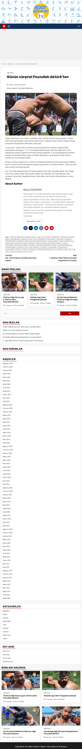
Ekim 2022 (6, 522)
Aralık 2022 (6, 515)
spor (26, 247)
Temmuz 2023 (8, 491)
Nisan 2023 (6, 502)
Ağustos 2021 (7, 571)
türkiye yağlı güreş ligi (44, 249)
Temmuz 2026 (8, 367)
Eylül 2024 (6, 443)
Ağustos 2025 (7, 405)
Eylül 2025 (6, 401)
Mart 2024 (6, 464)
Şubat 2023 (7, 508)
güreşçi (55, 241)
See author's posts (34, 221)
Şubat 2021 (7, 591)
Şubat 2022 (7, 550)
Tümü (5, 625)
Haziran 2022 (7, 536)
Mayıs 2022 (7, 540)
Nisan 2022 (6, 543)
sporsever (44, 247)
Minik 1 (59, 243)
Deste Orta (60, 239)
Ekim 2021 (6, 564)
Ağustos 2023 (7, 488)
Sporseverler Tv (62, 247)
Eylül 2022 (6, 526)
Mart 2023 (6, 505)
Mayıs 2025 (7, 415)
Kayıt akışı (6, 655)
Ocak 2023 (6, 512)
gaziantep (20, 241)
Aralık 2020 (6, 598)
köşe (71, 241)
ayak (39, 237)
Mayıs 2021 (7, 581)
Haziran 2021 (7, 578)
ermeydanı (68, 239)
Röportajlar (6, 621)
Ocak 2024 (6, 470)
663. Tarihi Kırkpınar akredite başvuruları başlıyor (21, 257)
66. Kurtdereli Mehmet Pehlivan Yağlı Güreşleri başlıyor (67, 299)
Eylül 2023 (6, 484)
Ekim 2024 (6, 439)
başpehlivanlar (15, 239)
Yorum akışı (7, 658)
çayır (31, 239)
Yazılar (5, 639)
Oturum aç (6, 651)
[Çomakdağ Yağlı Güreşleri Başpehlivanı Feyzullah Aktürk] (61, 716)
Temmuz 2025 (8, 408)
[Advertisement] (41, 45)
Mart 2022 (6, 546)
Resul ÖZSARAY (21, 85)
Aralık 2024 (6, 433)
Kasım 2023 (7, 477)
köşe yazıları (10, 243)
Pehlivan (25, 245)
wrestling (60, 249)
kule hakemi (51, 243)
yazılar (30, 251)
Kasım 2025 (7, 394)
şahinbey (32, 245)
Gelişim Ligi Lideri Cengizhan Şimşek (38, 298)
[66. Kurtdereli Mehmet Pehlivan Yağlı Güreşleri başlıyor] (68, 282)
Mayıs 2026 (7, 374)
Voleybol (6, 632)
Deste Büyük (42, 239)
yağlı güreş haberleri (16, 251)
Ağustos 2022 (7, 529)
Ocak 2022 (6, 553)
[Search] (79, 26)
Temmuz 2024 (8, 450)
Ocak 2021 (6, 595)
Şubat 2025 (7, 426)
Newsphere (51, 747)
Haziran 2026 (7, 370)
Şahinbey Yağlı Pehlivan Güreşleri (47, 245)
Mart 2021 (6, 588)
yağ (65, 249)
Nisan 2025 (6, 419)
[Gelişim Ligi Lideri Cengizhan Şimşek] (41, 282)
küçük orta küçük (41, 243)
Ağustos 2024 (7, 446)
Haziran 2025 (7, 412)
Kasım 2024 (7, 436)
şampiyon (21, 247)
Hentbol (5, 618)
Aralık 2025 (6, 391)
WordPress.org (8, 662)
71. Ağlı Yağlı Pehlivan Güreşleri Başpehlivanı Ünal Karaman (23, 341)
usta (54, 249)
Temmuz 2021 (8, 574)
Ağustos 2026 (7, 363)
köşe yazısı (18, 243)
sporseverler (52, 247)
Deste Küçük (51, 239)
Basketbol (6, 611)
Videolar (5, 628)
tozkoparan (32, 249)
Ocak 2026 (6, 388)
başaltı (48, 237)
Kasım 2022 (7, 519)
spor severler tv (34, 247)
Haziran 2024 (7, 453)
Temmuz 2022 (8, 533)
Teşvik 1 (18, 249)
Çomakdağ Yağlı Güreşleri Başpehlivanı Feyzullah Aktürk (22, 337)
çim (35, 239)
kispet (61, 241)
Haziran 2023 (7, 495)
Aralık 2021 (6, 557)
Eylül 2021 (6, 567)
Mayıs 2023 (7, 498)
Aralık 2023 (6, 474)
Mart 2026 (6, 381)
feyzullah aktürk (11, 241)
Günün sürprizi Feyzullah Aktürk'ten (36, 241)
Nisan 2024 (6, 460)
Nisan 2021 (6, 584)
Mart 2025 (6, 422)
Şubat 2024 (7, 467)
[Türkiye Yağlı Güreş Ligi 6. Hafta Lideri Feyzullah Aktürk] (14, 282)
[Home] (4, 26)
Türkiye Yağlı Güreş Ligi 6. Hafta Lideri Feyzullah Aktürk (13, 299)
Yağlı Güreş (10, 72)
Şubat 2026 (7, 384)
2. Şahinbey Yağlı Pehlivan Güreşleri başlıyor (22, 237)
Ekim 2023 (6, 481)
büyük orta (24, 239)
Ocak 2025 (6, 429)
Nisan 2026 (6, 377)
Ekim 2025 (6, 398)
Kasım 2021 (7, 560)
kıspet (67, 241)
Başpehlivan (55, 237)
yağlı (69, 249)
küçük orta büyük (29, 243)
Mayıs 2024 (7, 457)
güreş (50, 241)
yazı (25, 251)
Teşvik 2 (25, 249)
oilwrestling (9, 245)
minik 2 (65, 243)
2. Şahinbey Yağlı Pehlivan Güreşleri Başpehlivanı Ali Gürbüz (63, 257)
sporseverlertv (10, 249)
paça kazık (18, 245)
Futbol (5, 614)
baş (43, 237)
